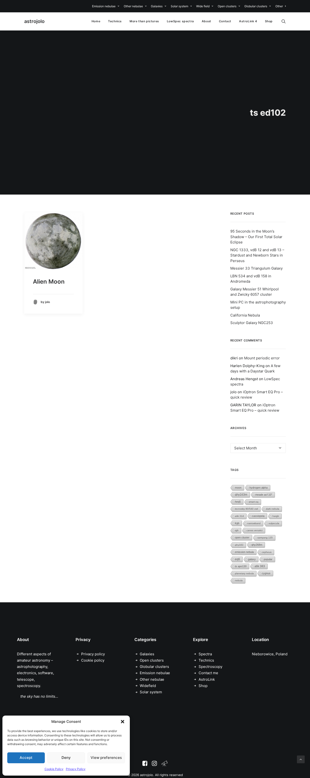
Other (279, 6)
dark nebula (272, 508)
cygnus (266, 573)
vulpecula (274, 523)
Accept (26, 757)
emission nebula (244, 552)
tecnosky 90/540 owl (246, 508)
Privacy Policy (75, 769)
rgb (237, 530)
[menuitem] (106, 6)
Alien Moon (49, 281)
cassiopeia (258, 515)
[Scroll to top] (301, 759)
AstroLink (207, 679)
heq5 (238, 501)
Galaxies (157, 6)
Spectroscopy (210, 666)
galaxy (252, 559)
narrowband (254, 523)
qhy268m (256, 544)
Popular (268, 559)
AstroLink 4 (248, 21)
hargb (275, 516)
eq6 (237, 559)
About (206, 21)
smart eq (253, 501)
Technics (115, 21)
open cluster (242, 537)
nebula (239, 580)
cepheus (266, 552)
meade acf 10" (263, 494)
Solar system (179, 6)
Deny (66, 757)
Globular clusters (255, 6)
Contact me (208, 673)
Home (96, 21)
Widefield (148, 685)
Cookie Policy (54, 769)
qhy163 (239, 545)
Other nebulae (133, 6)
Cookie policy (92, 660)
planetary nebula (244, 573)
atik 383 (260, 566)
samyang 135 (265, 537)
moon (238, 487)
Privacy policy (93, 654)
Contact (225, 21)
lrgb (237, 523)
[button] (122, 721)
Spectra (205, 654)
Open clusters (227, 6)
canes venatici (255, 530)
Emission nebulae (104, 6)
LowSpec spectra (180, 21)
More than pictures (144, 21)
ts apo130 (241, 566)
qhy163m (241, 494)
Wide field (202, 6)
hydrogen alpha (258, 487)
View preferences (106, 757)
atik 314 (239, 516)
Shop (269, 21)
